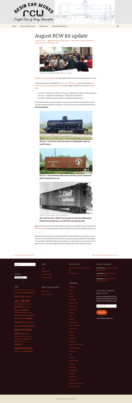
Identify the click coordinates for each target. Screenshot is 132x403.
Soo (31, 336)
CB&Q (16, 301)
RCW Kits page (40, 228)
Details (71, 296)
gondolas (18, 306)
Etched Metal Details (20, 304)
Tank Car (27, 339)
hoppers (25, 310)
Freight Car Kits (74, 303)
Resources (72, 351)
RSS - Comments (47, 294)
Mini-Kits (71, 332)
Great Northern (50, 43)
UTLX (57, 43)
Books (71, 290)
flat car (30, 304)
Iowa (27, 312)
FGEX (27, 304)
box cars (42, 43)
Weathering (72, 380)
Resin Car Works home (28, 26)
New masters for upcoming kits (106, 255)
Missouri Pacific (19, 319)
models (28, 318)
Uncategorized (73, 370)
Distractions (73, 300)
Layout (71, 319)
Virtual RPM (72, 377)
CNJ (20, 301)
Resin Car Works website (46, 78)
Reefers (32, 326)
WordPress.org (46, 278)
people (16, 326)
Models (71, 335)
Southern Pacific (18, 339)
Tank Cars (72, 364)
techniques (17, 341)
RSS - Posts (45, 291)
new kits (18, 322)
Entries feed (45, 271)
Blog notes (72, 287)
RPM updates (73, 273)
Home (14, 26)
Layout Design (73, 322)
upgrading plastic (23, 348)
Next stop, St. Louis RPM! (23, 255)
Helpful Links (43, 26)
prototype (24, 325)
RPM (70, 354)
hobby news (18, 310)
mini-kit (32, 315)
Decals (71, 293)
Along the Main (30, 290)
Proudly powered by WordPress (66, 399)
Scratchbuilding (74, 361)
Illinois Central (19, 312)
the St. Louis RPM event (68, 83)
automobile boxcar (26, 292)
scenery (25, 336)
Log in (43, 268)
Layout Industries (74, 325)
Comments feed (47, 274)
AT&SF (83, 41)
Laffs (70, 316)
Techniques (72, 367)
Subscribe (102, 312)
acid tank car (77, 41)
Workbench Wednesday (76, 383)
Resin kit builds (23, 329)
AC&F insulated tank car (20, 290)
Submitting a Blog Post (59, 26)
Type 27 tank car (24, 341)
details (25, 300)
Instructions (72, 309)
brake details (27, 297)
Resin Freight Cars (74, 348)
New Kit (51, 41)
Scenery (71, 357)
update (18, 344)
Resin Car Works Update (62, 41)
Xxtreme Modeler (74, 386)
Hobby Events (73, 306)
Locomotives (73, 328)
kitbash (30, 312)
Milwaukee (26, 315)
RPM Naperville (18, 336)
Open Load (72, 341)
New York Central (28, 322)
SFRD (28, 336)
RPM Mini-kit (24, 334)
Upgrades (72, 373)
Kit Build (71, 312)
